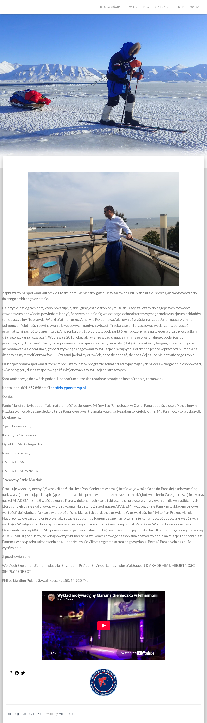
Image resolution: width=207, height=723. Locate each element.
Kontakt (195, 7)
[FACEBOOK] (16, 674)
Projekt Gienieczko (156, 7)
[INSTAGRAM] (10, 673)
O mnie (131, 7)
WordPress (65, 714)
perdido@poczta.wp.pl (68, 387)
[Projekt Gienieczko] (3, 7)
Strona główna (110, 7)
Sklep (180, 7)
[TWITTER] (23, 674)
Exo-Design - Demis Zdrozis (23, 714)
